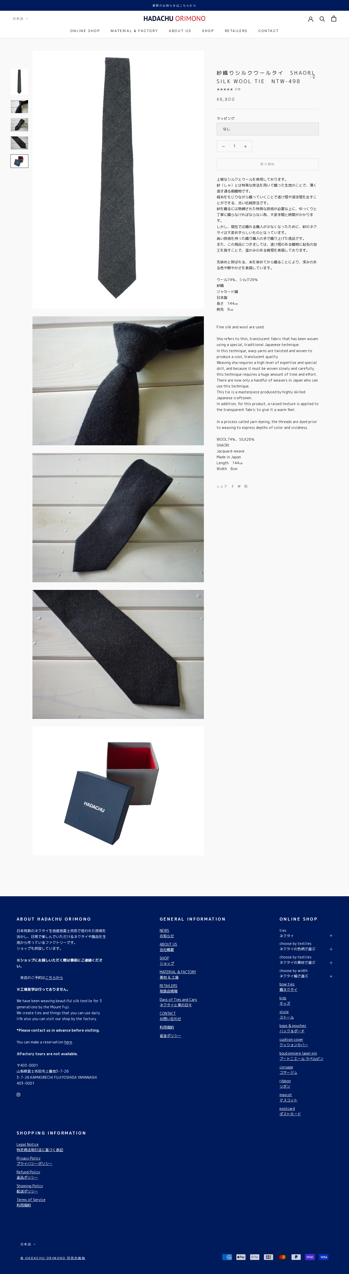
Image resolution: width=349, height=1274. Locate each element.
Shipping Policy (30, 1188)
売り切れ (267, 164)
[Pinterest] (245, 486)
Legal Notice (40, 1147)
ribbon (285, 1083)
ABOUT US (180, 31)
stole (287, 1014)
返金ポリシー (170, 1035)
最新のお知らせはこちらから (174, 5)
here (68, 1042)
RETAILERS (236, 31)
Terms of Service (31, 1202)
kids (285, 1001)
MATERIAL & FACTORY (134, 31)
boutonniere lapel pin (301, 1056)
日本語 (18, 18)
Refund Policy (28, 1175)
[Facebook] (232, 486)
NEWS (167, 933)
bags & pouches (293, 1028)
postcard (290, 1111)
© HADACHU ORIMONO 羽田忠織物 (52, 1258)
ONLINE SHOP (85, 31)
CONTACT (268, 31)
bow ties (288, 987)
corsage (288, 1070)
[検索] (322, 18)
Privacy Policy (34, 1161)
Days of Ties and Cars (178, 1002)
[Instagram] (18, 1094)
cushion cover (294, 1042)
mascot (288, 1097)
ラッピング (226, 118)
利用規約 (167, 1027)
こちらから (54, 977)
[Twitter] (239, 486)
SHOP (208, 31)
